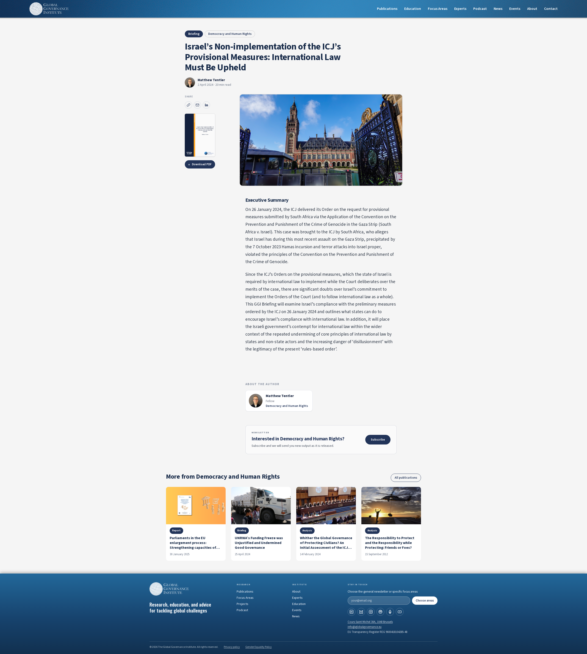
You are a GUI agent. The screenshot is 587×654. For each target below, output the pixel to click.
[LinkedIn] (351, 612)
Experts (297, 598)
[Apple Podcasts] (390, 612)
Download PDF (200, 164)
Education (412, 8)
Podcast (480, 8)
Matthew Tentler (211, 80)
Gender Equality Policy (258, 647)
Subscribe (378, 439)
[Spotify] (380, 612)
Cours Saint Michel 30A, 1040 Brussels (370, 622)
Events (514, 8)
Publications (387, 8)
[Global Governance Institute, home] (189, 588)
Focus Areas (437, 8)
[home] (49, 8)
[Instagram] (371, 612)
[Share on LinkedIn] (206, 105)
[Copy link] (188, 105)
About (532, 8)
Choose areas (425, 601)
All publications (406, 477)
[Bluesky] (361, 612)
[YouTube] (400, 612)
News (498, 8)
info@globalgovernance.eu (365, 627)
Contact (551, 8)
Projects (242, 604)
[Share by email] (197, 105)
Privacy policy (232, 647)
